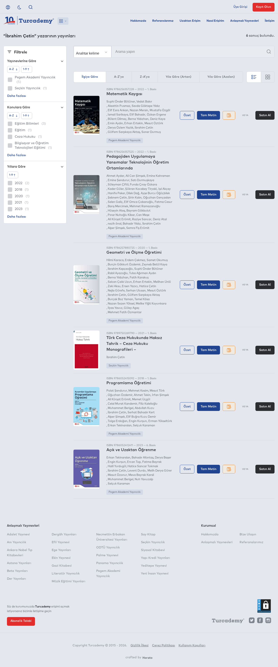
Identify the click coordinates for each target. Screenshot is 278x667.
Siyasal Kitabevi (153, 550)
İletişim (270, 21)
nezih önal (114, 223)
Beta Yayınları (17, 571)
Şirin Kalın (135, 197)
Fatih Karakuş (139, 277)
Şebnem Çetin (117, 197)
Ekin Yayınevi (61, 557)
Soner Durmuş (151, 132)
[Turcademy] (226, 621)
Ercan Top (134, 462)
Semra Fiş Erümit (137, 228)
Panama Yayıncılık (109, 563)
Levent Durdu (136, 470)
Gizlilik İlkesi (140, 645)
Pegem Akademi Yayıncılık (125, 140)
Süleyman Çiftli (118, 184)
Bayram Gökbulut (138, 210)
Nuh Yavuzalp (144, 479)
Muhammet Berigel (120, 408)
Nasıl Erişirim (215, 21)
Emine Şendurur (118, 180)
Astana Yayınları (19, 563)
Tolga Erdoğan (117, 421)
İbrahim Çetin (144, 127)
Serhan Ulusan (136, 290)
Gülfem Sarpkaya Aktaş (124, 132)
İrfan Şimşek (160, 395)
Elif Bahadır (137, 114)
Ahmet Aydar (115, 176)
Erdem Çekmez (135, 260)
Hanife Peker (116, 193)
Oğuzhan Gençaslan (156, 197)
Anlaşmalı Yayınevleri (244, 21)
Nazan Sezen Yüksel (121, 303)
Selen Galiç (115, 202)
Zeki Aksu (114, 286)
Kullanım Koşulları (192, 645)
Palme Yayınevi (107, 555)
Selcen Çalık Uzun (120, 282)
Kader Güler (116, 189)
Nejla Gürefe (116, 290)
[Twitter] (252, 621)
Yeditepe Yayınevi (154, 565)
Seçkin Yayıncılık (118, 365)
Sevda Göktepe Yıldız (146, 106)
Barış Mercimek (118, 206)
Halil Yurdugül (117, 466)
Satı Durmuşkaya (142, 180)
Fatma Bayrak (151, 462)
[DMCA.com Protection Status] (264, 606)
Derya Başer (163, 457)
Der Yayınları (16, 578)
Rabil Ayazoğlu (118, 273)
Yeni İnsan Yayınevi (155, 573)
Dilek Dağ (132, 193)
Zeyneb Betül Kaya (154, 264)
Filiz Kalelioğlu (148, 403)
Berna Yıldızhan (138, 119)
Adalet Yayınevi (18, 534)
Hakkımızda (138, 21)
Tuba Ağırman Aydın (142, 273)
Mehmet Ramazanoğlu (144, 206)
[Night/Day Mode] (19, 7)
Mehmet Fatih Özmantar (125, 312)
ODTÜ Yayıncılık (108, 547)
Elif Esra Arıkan (118, 110)
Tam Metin (208, 115)
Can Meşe (142, 215)
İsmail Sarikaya (118, 114)
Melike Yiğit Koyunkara (151, 303)
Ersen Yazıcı (130, 286)
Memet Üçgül (141, 399)
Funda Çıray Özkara (143, 184)
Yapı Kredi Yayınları (155, 557)
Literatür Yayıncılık (65, 573)
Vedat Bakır (144, 101)
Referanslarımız (163, 21)
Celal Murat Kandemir (122, 403)
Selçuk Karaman (144, 425)
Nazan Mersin (139, 110)
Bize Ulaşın (248, 534)
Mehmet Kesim (138, 390)
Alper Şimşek (116, 228)
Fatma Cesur (163, 202)
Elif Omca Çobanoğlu (138, 202)
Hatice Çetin (147, 286)
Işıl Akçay (164, 189)
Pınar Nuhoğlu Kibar (121, 215)
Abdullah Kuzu (144, 408)
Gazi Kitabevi (62, 565)
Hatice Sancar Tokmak (142, 466)
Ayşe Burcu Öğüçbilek (155, 193)
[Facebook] (260, 621)
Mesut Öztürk (153, 123)
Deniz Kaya (157, 119)
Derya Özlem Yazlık (120, 127)
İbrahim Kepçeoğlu (120, 269)
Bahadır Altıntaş (143, 457)
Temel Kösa (142, 299)
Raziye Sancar (141, 219)
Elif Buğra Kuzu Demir (141, 416)
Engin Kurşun (138, 421)
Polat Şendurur (116, 390)
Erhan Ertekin (133, 123)
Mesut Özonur (117, 475)
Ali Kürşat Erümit (119, 219)
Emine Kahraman (158, 176)
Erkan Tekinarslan (120, 425)
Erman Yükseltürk (160, 421)
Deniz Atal (160, 219)
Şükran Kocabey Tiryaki (141, 189)
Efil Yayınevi (61, 542)
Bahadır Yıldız (132, 223)
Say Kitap (148, 534)
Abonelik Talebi (20, 621)
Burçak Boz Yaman (120, 299)
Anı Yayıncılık (16, 542)
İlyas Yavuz (115, 308)
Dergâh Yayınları (64, 534)
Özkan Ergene (156, 114)
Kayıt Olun (263, 7)
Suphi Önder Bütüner (120, 101)
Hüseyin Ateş (116, 210)
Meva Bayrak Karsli (141, 475)
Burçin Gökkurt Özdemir (124, 264)
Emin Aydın (115, 123)
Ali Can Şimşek (135, 176)
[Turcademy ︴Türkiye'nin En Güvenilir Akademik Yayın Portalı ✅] (28, 21)
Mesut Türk (157, 390)
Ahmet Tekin (142, 395)
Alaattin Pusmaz (119, 106)
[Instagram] (268, 621)
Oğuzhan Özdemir (120, 395)
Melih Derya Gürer (159, 470)
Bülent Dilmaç (117, 119)
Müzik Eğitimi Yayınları (68, 581)
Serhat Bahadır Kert (141, 412)
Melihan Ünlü (162, 282)
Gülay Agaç (131, 308)
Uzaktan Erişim (190, 21)
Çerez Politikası (163, 645)
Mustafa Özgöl (160, 110)
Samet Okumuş (157, 260)
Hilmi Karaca (115, 260)
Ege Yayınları (61, 550)
